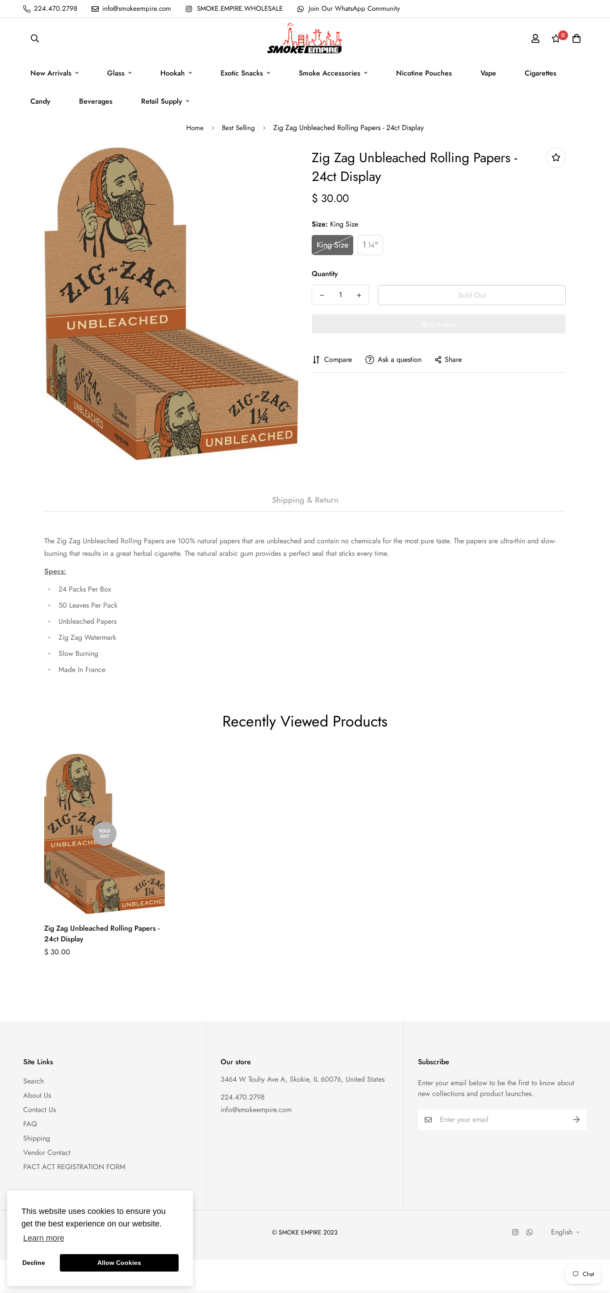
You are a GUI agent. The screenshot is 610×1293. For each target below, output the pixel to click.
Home (195, 128)
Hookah (172, 73)
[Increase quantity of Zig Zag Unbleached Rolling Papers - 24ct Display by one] (358, 295)
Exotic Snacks (242, 73)
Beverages (96, 101)
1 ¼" (370, 245)
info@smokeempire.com (256, 1109)
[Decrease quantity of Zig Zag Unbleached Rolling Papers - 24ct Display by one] (321, 295)
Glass (116, 73)
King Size (332, 245)
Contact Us (39, 1109)
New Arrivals (50, 73)
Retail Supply (161, 101)
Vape (488, 73)
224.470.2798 (243, 1097)
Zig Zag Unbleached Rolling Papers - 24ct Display (101, 933)
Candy (40, 101)
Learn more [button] (43, 1238)
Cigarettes (540, 73)
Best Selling (238, 128)
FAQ (30, 1124)
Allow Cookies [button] (119, 1262)
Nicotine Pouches (424, 73)
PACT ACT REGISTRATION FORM (74, 1167)
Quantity (325, 274)
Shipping (36, 1138)
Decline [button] (33, 1262)
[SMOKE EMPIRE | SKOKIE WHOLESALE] (305, 38)
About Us (37, 1095)
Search (33, 1081)
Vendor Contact (47, 1152)
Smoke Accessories (329, 73)
